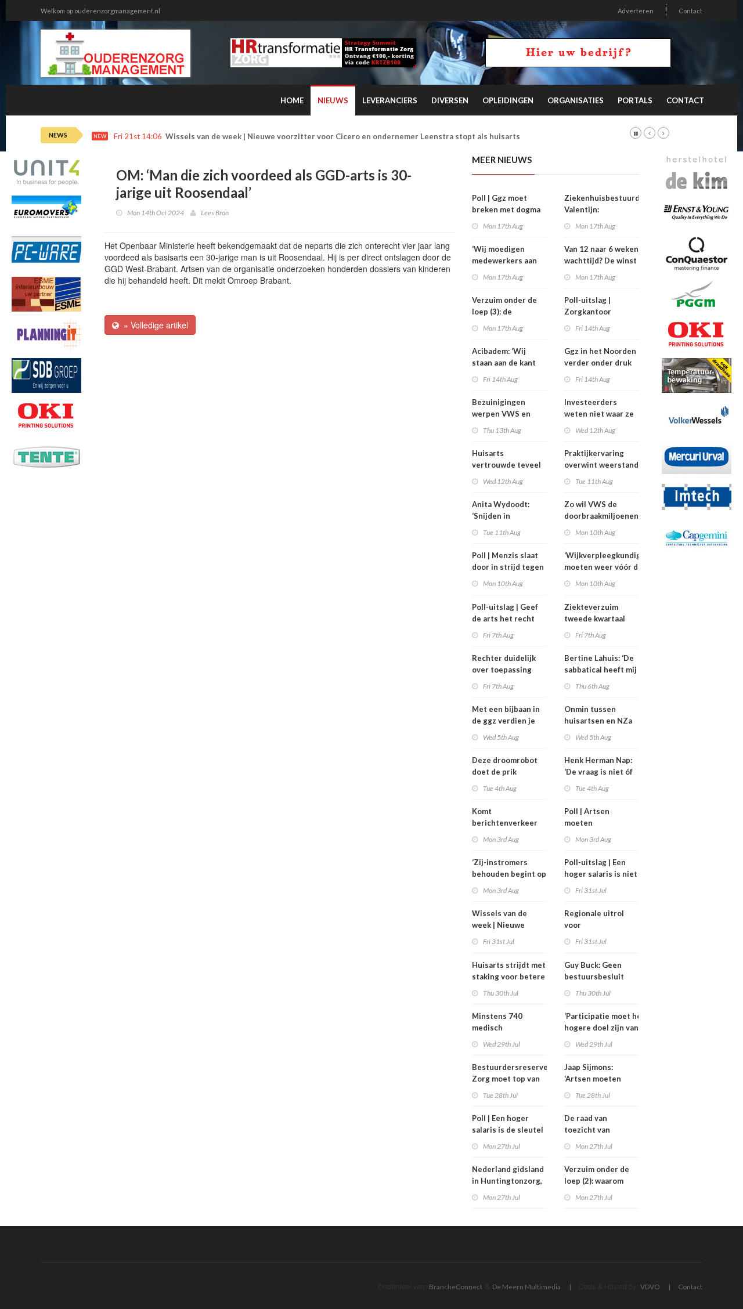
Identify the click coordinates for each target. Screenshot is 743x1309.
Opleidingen (507, 100)
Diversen (449, 100)
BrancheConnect (455, 1286)
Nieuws (333, 100)
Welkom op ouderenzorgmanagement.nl (100, 11)
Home (292, 100)
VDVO (650, 1286)
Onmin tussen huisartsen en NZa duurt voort (598, 720)
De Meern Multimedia (526, 1286)
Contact (690, 11)
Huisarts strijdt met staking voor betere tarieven (509, 976)
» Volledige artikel (153, 325)
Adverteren (636, 11)
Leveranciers (389, 100)
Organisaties (575, 100)
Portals (635, 100)
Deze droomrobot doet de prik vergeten (505, 771)
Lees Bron (215, 212)
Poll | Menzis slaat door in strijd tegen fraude (508, 567)
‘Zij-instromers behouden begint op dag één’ (509, 874)
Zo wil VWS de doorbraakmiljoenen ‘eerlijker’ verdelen (601, 516)
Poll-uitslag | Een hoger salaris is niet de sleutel (600, 874)
